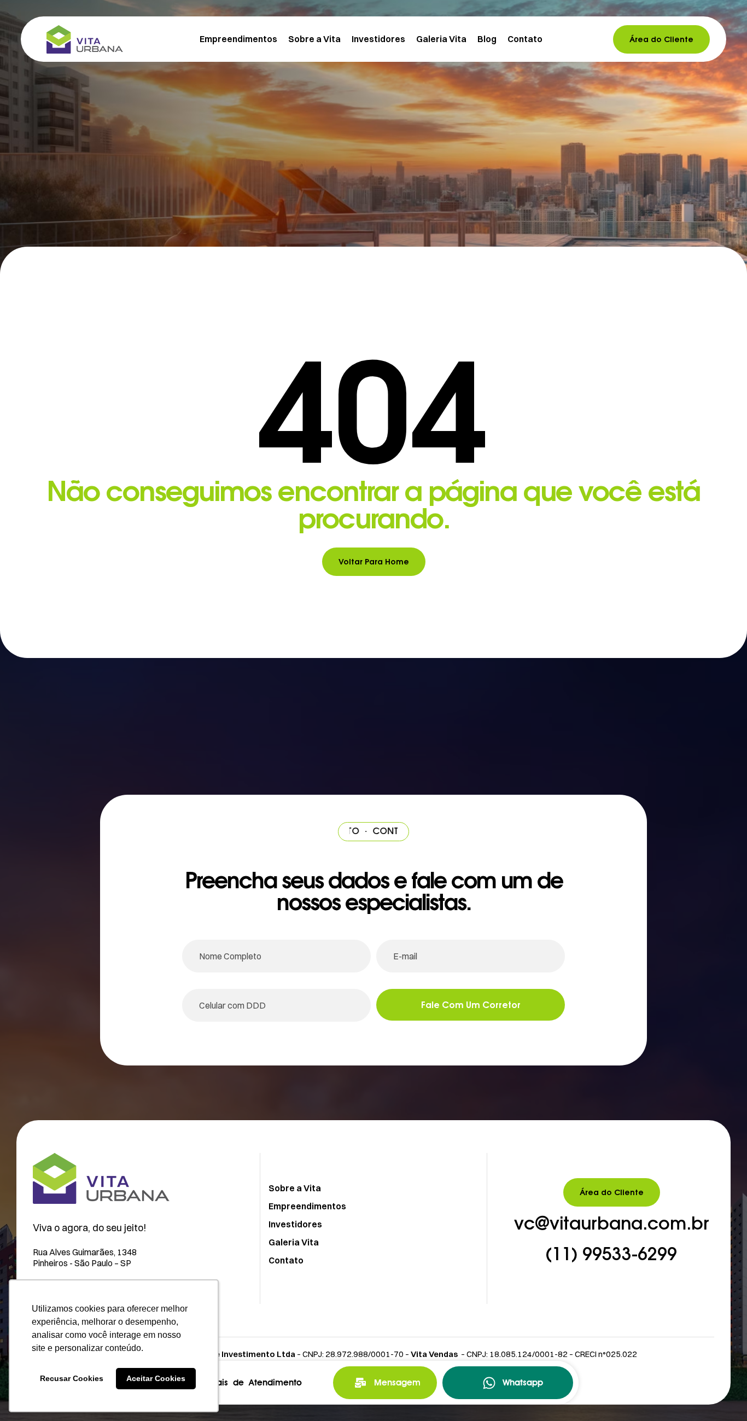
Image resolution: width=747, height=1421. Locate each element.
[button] (611, 1224)
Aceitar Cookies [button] (155, 1378)
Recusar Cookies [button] (71, 1378)
